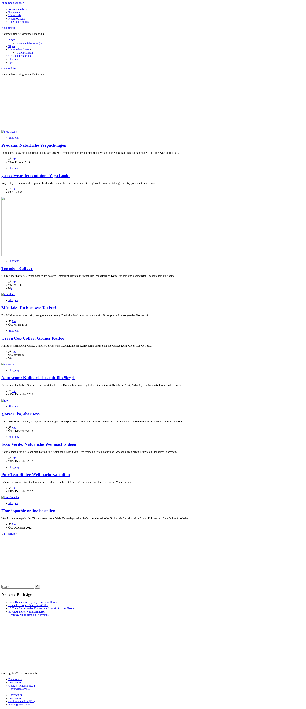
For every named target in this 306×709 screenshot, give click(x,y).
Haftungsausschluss (19, 688)
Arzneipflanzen (24, 52)
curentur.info (8, 27)
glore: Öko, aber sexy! (21, 414)
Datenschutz (15, 679)
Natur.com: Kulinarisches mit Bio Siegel (38, 377)
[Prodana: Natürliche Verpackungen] (9, 131)
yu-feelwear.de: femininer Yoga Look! (35, 175)
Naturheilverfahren (19, 49)
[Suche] (37, 587)
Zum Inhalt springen (12, 2)
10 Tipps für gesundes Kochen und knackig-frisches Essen (41, 608)
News (11, 39)
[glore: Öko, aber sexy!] (5, 400)
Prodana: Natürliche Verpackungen (33, 145)
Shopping (13, 58)
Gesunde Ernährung (19, 55)
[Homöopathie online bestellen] (10, 497)
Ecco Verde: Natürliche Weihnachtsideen (38, 444)
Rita (14, 158)
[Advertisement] (153, 103)
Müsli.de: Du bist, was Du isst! (28, 307)
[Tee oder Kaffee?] (45, 254)
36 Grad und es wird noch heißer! (27, 611)
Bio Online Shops (18, 21)
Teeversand (14, 12)
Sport (11, 62)
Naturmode (14, 15)
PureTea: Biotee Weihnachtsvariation (35, 474)
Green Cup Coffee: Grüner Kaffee (32, 338)
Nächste (10, 533)
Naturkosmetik (16, 18)
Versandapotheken (18, 8)
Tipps (11, 46)
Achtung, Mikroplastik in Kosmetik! (28, 614)
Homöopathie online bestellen (28, 510)
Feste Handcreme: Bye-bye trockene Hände (32, 602)
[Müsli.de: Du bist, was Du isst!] (8, 294)
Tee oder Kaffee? (17, 268)
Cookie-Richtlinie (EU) (21, 685)
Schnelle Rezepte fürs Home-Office (28, 605)
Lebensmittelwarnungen (29, 43)
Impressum (14, 682)
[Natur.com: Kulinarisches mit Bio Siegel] (8, 364)
